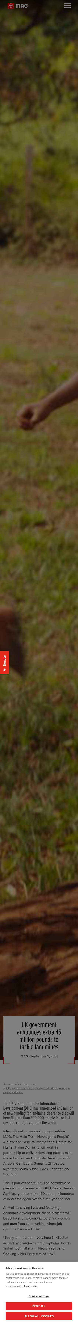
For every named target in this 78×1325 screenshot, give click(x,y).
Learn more (30, 1286)
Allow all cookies (39, 1316)
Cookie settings (39, 1296)
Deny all (39, 1306)
